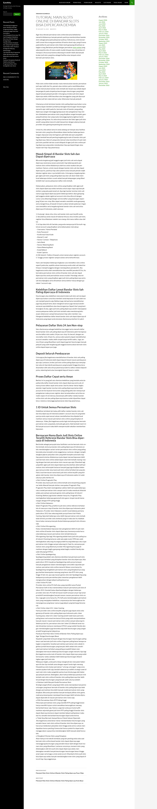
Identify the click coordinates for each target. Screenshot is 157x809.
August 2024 (103, 66)
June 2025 (102, 47)
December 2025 (104, 35)
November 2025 (104, 37)
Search (5, 12)
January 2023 (103, 83)
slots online (77, 47)
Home (126, 2)
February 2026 (104, 32)
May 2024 (102, 72)
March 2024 (103, 76)
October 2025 (103, 39)
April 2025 (102, 51)
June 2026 (102, 24)
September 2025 (104, 41)
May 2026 (102, 26)
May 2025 (102, 49)
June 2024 (102, 70)
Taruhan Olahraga (43, 13)
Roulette (98, 2)
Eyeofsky (7, 2)
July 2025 (102, 45)
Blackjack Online (64, 2)
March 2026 (103, 30)
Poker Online (88, 2)
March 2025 (103, 53)
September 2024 (104, 64)
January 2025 (103, 56)
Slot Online (107, 2)
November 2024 (104, 60)
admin (54, 29)
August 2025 (103, 43)
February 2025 (104, 55)
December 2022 (104, 85)
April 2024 (102, 74)
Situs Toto (6, 87)
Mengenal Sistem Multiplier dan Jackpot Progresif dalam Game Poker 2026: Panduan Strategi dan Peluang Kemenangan (11, 46)
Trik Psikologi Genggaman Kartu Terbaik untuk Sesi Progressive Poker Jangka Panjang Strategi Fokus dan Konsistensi (10, 29)
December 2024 (104, 58)
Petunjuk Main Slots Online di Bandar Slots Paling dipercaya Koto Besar (60, 779)
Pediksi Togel (77, 2)
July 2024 (102, 68)
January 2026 (103, 33)
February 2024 (104, 78)
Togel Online (118, 2)
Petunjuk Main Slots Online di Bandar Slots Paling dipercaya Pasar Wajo (60, 772)
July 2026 (102, 22)
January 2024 (103, 79)
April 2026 (102, 28)
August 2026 (103, 20)
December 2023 (104, 81)
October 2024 (103, 62)
